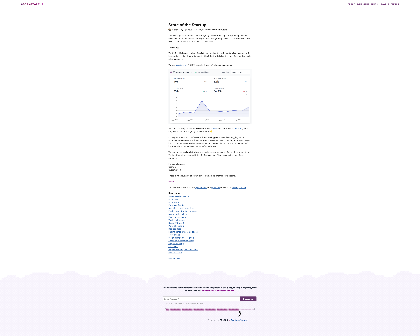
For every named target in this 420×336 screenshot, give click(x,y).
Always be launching (177, 214)
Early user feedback (177, 205)
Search (375, 4)
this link (170, 303)
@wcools (215, 187)
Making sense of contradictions (183, 232)
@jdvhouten (189, 30)
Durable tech (174, 199)
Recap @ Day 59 (176, 223)
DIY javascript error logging (181, 238)
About (351, 4)
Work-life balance (176, 220)
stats (172, 182)
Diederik (175, 30)
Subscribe (363, 4)
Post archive (174, 258)
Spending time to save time (181, 208)
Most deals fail (175, 252)
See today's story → (240, 320)
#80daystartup (239, 187)
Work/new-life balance (178, 196)
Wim (215, 128)
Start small (173, 246)
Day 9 (224, 30)
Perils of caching (176, 226)
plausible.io (181, 65)
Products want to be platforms (182, 211)
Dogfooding (173, 202)
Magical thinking (176, 244)
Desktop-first (174, 229)
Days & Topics (390, 4)
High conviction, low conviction (183, 249)
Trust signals (174, 235)
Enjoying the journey (177, 217)
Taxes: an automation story (181, 241)
